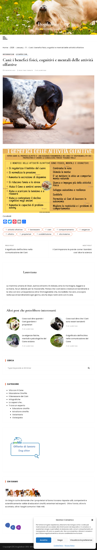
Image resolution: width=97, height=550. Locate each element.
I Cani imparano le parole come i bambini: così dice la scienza (72, 251)
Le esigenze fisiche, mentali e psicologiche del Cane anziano (34, 338)
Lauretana (42, 70)
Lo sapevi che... (22, 54)
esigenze (86, 229)
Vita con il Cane (16, 390)
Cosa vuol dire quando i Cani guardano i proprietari (32, 321)
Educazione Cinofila (18, 393)
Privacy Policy (70, 546)
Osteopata (17, 417)
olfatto (11, 234)
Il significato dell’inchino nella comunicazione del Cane (77, 338)
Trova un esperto (17, 405)
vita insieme (64, 234)
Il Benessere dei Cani (18, 396)
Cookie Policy (58, 546)
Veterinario (17, 414)
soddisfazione (45, 234)
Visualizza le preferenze (81, 540)
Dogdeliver (48, 24)
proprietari (26, 234)
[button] (92, 520)
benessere (35, 229)
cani (49, 229)
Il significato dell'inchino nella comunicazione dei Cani (18, 251)
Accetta (43, 540)
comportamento (66, 229)
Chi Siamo (12, 481)
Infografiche (8, 54)
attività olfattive (15, 229)
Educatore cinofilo (20, 408)
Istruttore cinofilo (20, 411)
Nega (60, 540)
